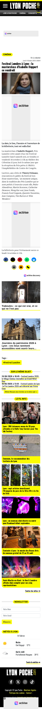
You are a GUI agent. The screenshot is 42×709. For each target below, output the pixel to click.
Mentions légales (30, 690)
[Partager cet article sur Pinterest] (20, 259)
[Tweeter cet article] (12, 259)
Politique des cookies (16, 693)
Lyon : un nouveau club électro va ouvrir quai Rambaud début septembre (19, 522)
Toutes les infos (31, 591)
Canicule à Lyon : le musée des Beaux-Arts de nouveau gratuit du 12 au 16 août (20, 551)
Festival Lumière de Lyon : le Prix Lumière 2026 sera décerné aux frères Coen (21, 386)
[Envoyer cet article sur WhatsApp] (26, 259)
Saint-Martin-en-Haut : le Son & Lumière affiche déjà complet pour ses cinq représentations (20, 583)
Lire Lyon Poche (10, 13)
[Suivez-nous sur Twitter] (17, 683)
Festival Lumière (12, 362)
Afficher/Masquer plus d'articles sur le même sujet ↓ (21, 391)
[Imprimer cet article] (14, 267)
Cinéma (22, 13)
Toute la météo (32, 662)
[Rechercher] (38, 4)
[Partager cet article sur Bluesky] (34, 259)
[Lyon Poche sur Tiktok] (31, 683)
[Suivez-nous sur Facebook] (10, 683)
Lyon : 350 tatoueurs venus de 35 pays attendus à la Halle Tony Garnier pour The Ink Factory (20, 429)
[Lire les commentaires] (28, 267)
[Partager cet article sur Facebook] (6, 259)
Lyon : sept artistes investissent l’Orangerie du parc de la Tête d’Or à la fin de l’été (20, 491)
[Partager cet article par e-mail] (21, 267)
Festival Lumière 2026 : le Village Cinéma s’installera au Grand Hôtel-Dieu (20, 379)
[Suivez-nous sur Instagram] (24, 683)
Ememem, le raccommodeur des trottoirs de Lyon (16, 460)
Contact (29, 693)
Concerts (32, 13)
